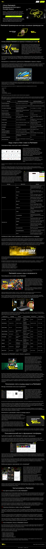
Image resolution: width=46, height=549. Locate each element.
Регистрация (42, 1)
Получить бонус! (13, 16)
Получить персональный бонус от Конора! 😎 (23, 39)
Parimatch (24, 150)
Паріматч (9, 269)
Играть (37, 1)
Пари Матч (33, 52)
